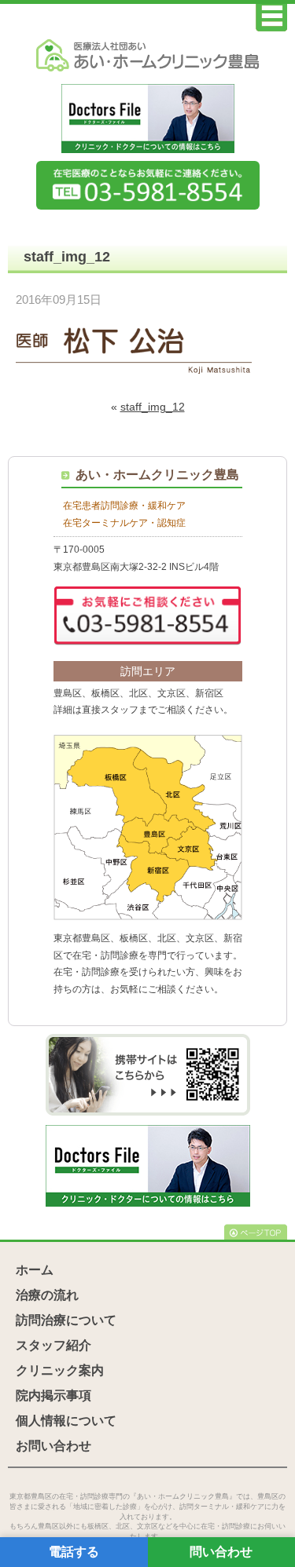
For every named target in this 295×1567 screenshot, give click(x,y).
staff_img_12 (152, 406)
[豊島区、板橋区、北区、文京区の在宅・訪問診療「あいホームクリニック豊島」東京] (148, 55)
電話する (74, 1551)
